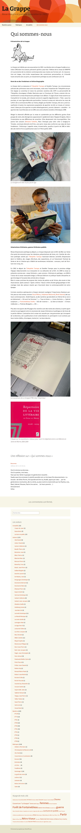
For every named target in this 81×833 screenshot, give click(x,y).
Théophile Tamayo (37, 86)
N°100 (16, 714)
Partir (63, 814)
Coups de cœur (19, 528)
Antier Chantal (19, 543)
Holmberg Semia (19, 607)
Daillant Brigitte (19, 570)
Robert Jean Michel (20, 674)
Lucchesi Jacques (20, 632)
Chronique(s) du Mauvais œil (23, 750)
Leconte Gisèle (19, 619)
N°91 (16, 729)
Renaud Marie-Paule (20, 671)
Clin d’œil (17, 753)
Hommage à (18, 771)
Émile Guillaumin (40, 821)
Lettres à (17, 777)
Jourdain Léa (18, 610)
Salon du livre (45, 819)
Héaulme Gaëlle (19, 604)
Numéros (15, 711)
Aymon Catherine (20, 546)
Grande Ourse (53, 807)
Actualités (29, 25)
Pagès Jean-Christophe (21, 653)
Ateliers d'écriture (20, 747)
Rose (21, 819)
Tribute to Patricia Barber (18, 821)
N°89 (16, 723)
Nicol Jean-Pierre (20, 647)
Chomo (57, 799)
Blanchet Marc (19, 558)
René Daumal (60, 294)
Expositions (18, 531)
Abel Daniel (18, 540)
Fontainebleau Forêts (27, 302)
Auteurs (15, 537)
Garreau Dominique (20, 595)
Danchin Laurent (19, 573)
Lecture (41, 811)
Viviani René (18, 708)
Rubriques (19, 25)
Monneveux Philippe (20, 644)
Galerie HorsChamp (44, 808)
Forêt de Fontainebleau (25, 807)
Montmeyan (39, 815)
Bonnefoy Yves (19, 564)
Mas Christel (18, 635)
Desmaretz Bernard (20, 583)
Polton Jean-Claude (20, 665)
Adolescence (15, 799)
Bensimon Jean (19, 552)
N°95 (16, 738)
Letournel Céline (19, 628)
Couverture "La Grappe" (21, 803)
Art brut (29, 800)
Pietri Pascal (18, 662)
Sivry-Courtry (63, 819)
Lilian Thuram (62, 811)
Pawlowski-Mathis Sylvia (22, 659)
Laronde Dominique (20, 613)
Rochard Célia (19, 677)
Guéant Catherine (20, 598)
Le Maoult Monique (20, 616)
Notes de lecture (20, 783)
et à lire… (17, 765)
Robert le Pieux (16, 819)
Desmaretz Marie (20, 586)
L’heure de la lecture (28, 815)
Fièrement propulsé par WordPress (21, 829)
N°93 (16, 735)
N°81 (16, 720)
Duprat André (18, 592)
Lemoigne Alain (19, 622)
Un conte (26, 821)
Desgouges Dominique (21, 580)
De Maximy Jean (19, 577)
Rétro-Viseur (28, 818)
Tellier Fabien (18, 699)
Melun (35, 815)
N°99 (16, 741)
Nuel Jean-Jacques (20, 650)
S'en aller (38, 819)
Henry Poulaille (16, 811)
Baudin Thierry (19, 549)
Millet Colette (19, 638)
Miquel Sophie (19, 641)
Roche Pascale (19, 680)
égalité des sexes (47, 821)
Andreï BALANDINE (22, 799)
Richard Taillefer (31, 122)
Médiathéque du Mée (47, 815)
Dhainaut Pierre (19, 589)
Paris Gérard (18, 656)
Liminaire (17, 780)
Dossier (17, 759)
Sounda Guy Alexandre (21, 684)
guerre (60, 807)
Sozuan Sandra (19, 687)
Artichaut (34, 799)
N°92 (16, 732)
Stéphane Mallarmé (48, 294)
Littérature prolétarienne (18, 815)
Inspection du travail (27, 811)
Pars (59, 815)
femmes (44, 803)
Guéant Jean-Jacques (21, 601)
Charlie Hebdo (50, 799)
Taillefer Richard (19, 693)
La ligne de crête (35, 811)
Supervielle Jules (20, 690)
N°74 (16, 717)
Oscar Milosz (36, 294)
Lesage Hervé (19, 625)
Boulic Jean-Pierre (20, 567)
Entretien (17, 762)
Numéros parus (6, 25)
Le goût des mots (20, 774)
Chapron (45, 799)
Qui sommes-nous (42, 25)
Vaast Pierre (18, 702)
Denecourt (33, 803)
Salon (16, 786)
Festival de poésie (53, 803)
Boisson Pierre (19, 561)
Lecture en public (20, 534)
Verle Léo (17, 705)
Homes (21, 811)
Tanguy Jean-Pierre (20, 696)
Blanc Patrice (18, 555)
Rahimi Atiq (18, 668)
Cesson (41, 800)
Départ (38, 803)
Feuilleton (17, 768)
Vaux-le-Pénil (32, 821)
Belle (37, 799)
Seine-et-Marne (54, 819)
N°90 (16, 726)
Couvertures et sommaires (23, 756)
